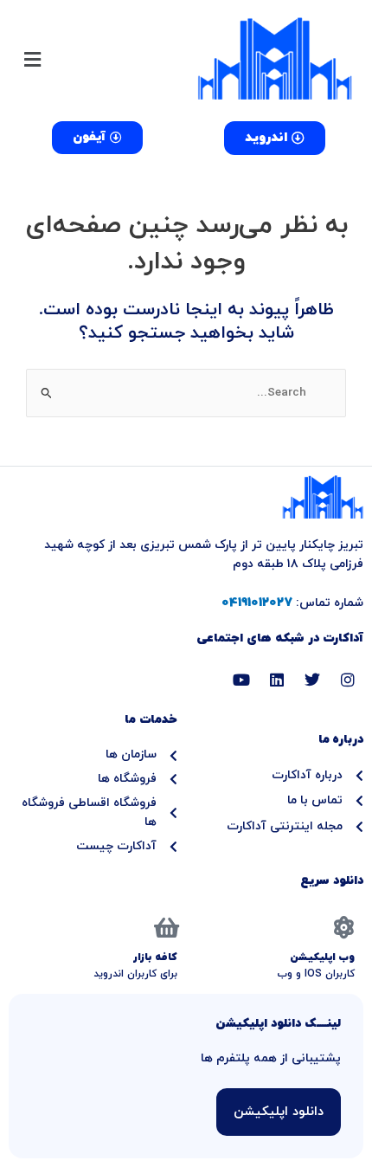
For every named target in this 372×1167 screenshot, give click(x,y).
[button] (97, 59)
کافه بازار (155, 957)
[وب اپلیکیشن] (343, 927)
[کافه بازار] (166, 927)
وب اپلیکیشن (322, 957)
